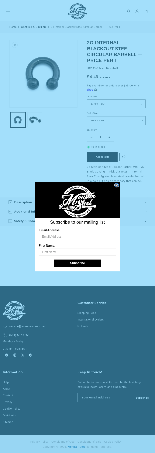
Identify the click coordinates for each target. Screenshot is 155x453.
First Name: (47, 245)
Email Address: (49, 230)
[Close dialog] (117, 185)
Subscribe (77, 263)
